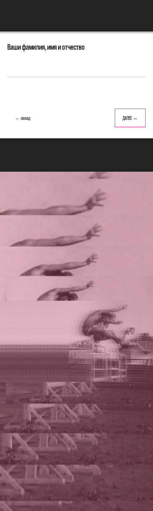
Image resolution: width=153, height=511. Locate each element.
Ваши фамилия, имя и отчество (46, 47)
